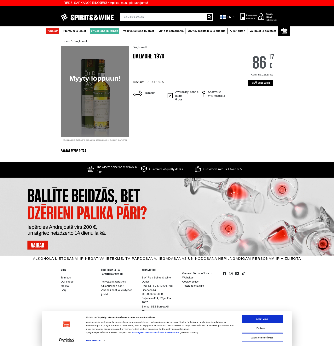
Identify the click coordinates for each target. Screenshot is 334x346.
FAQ (63, 289)
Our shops (67, 281)
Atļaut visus (262, 319)
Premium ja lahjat (74, 30)
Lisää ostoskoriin (261, 83)
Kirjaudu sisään (269, 15)
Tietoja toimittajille (193, 285)
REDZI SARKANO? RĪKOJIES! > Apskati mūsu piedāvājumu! (94, 2)
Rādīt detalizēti (93, 340)
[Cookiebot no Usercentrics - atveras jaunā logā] (66, 340)
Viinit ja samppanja (171, 30)
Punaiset (52, 30)
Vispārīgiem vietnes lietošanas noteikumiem (155, 332)
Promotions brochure (250, 17)
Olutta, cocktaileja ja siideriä (206, 30)
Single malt (81, 41)
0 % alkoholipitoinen (104, 30)
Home (66, 41)
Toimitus (66, 277)
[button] (228, 17)
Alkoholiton (237, 30)
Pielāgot (260, 328)
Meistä (65, 285)
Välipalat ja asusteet (263, 30)
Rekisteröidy (271, 20)
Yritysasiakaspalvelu (113, 281)
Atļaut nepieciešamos (262, 337)
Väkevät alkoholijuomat (138, 30)
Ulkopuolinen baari (112, 285)
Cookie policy (190, 281)
